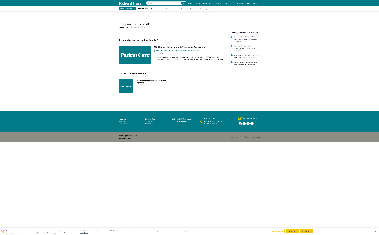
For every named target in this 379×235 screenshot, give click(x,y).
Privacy (148, 124)
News (190, 3)
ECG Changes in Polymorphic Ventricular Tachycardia (151, 81)
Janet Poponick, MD (193, 51)
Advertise (122, 121)
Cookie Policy (84, 233)
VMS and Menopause (151, 9)
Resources (218, 3)
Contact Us (123, 124)
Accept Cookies (306, 231)
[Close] (376, 231)
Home (121, 27)
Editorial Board (150, 119)
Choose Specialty (126, 9)
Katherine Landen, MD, (163, 51)
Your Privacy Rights (179, 121)
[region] (189, 231)
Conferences (207, 3)
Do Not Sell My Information (182, 119)
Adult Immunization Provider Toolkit (188, 9)
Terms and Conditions (153, 121)
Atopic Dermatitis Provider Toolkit (168, 9)
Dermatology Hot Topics (206, 9)
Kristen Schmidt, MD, (179, 51)
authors (126, 27)
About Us (122, 119)
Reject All (292, 231)
